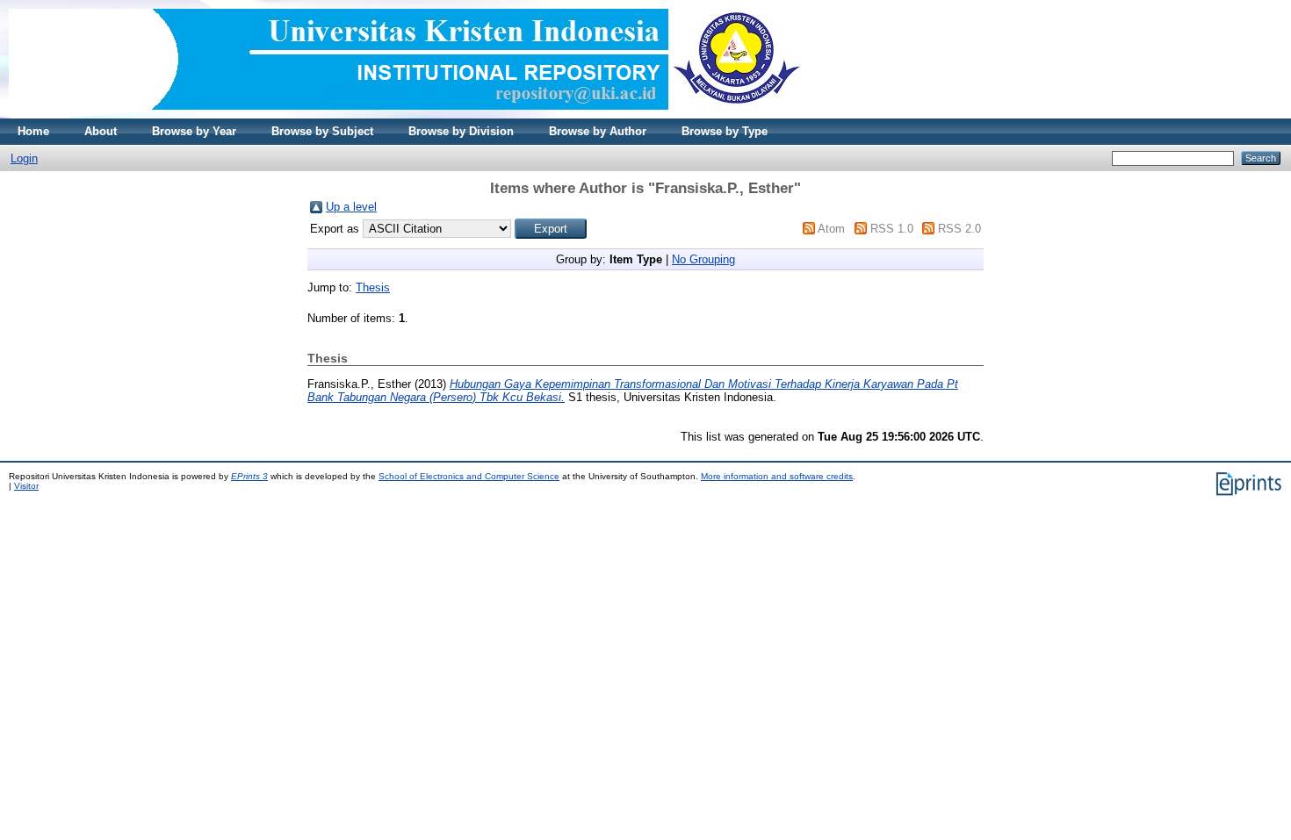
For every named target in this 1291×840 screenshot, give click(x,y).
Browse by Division (461, 131)
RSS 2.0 (959, 228)
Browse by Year (194, 131)
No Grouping (703, 259)
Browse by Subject (322, 131)
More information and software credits (777, 476)
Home (33, 131)
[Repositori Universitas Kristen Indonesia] (405, 114)
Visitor (26, 486)
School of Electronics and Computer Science (469, 476)
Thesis (373, 287)
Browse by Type (725, 131)
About (100, 131)
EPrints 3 (249, 476)
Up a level (351, 206)
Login (24, 158)
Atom (831, 228)
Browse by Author (597, 131)
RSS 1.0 (891, 228)
